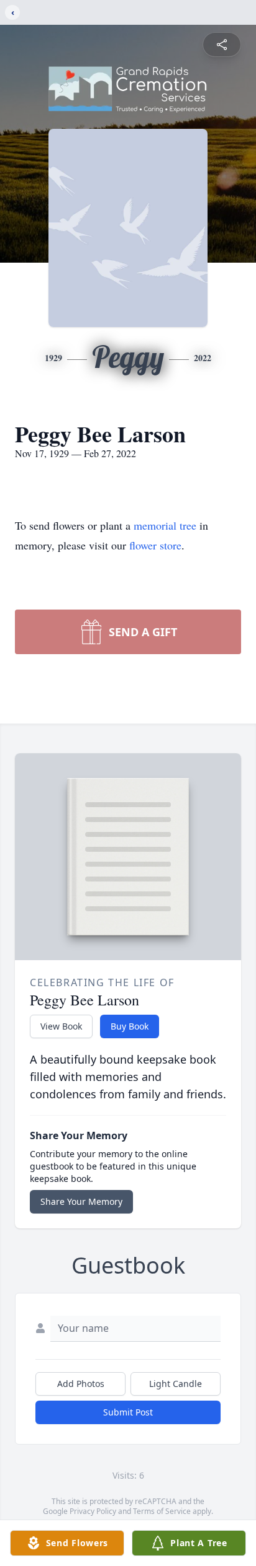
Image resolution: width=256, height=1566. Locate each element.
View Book (61, 1026)
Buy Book (130, 1026)
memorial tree (165, 525)
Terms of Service (162, 1511)
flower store (155, 545)
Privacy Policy (93, 1511)
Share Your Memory (81, 1201)
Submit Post (128, 1412)
